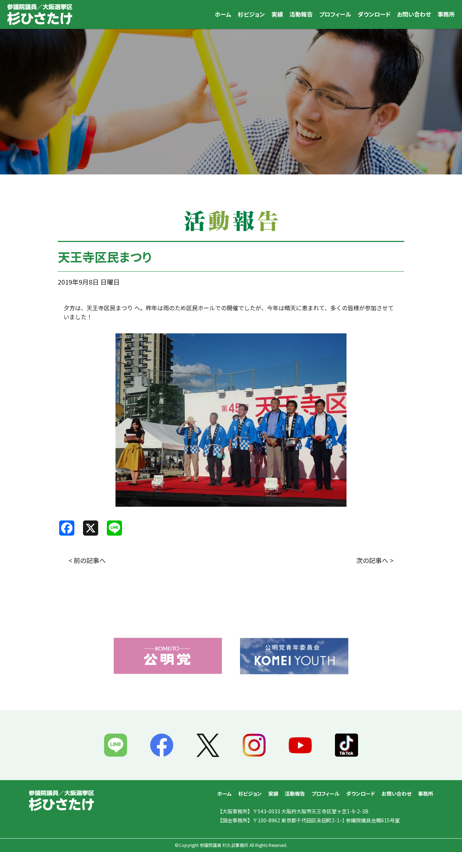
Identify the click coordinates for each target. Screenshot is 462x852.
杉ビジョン (251, 14)
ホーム (223, 14)
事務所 (446, 14)
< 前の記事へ (87, 560)
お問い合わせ (414, 14)
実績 (277, 14)
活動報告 (301, 14)
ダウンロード (374, 14)
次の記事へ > (374, 560)
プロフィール (335, 14)
